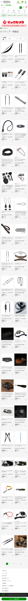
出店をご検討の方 (5, 588)
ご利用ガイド (4, 570)
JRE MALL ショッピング (4, 15)
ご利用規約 (4, 583)
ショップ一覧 (4, 573)
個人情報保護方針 (5, 590)
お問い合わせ (4, 575)
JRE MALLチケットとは (6, 580)
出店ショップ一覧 (11, 15)
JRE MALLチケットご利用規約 (7, 585)
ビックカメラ (19, 15)
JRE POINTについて (5, 578)
